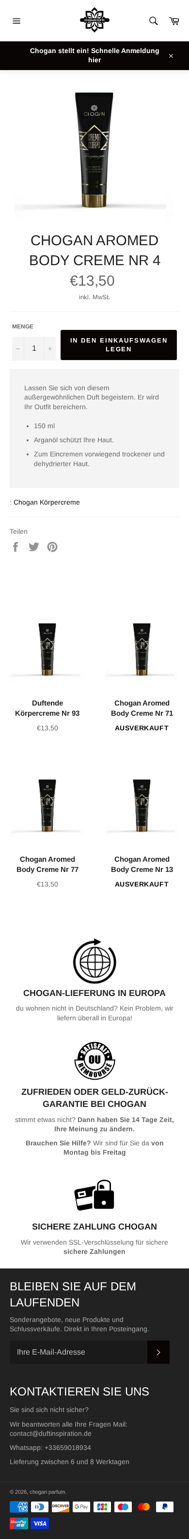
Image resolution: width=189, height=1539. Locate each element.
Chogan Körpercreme (47, 502)
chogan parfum (47, 1492)
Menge (22, 326)
